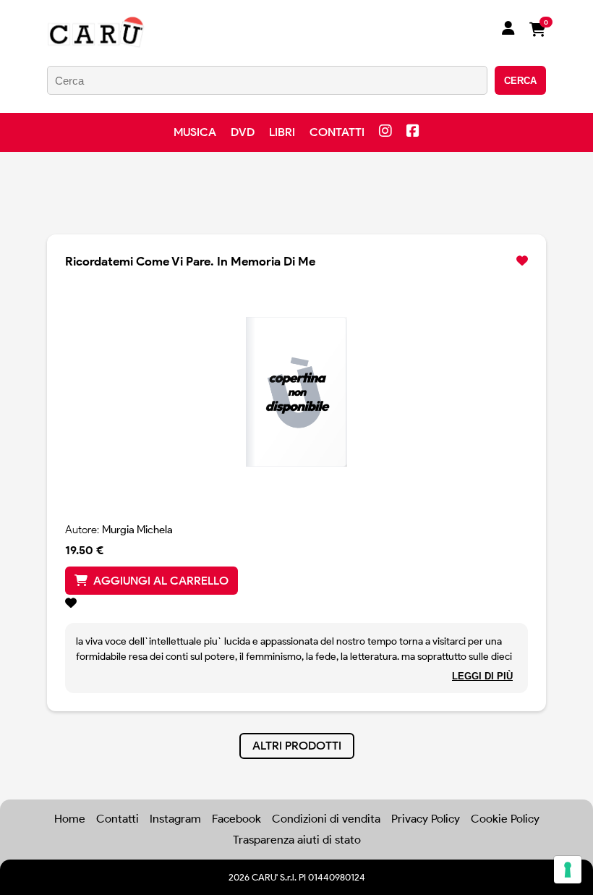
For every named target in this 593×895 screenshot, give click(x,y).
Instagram (175, 819)
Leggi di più (482, 676)
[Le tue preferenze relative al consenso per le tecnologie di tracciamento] (567, 869)
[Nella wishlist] (296, 603)
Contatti (337, 132)
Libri (282, 132)
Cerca (520, 80)
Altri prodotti (296, 745)
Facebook (236, 819)
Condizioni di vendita (326, 819)
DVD (243, 132)
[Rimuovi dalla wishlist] (522, 261)
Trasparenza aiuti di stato (297, 840)
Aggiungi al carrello (161, 581)
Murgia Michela (137, 529)
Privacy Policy (425, 819)
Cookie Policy (505, 819)
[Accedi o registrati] (508, 29)
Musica (195, 132)
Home (69, 819)
